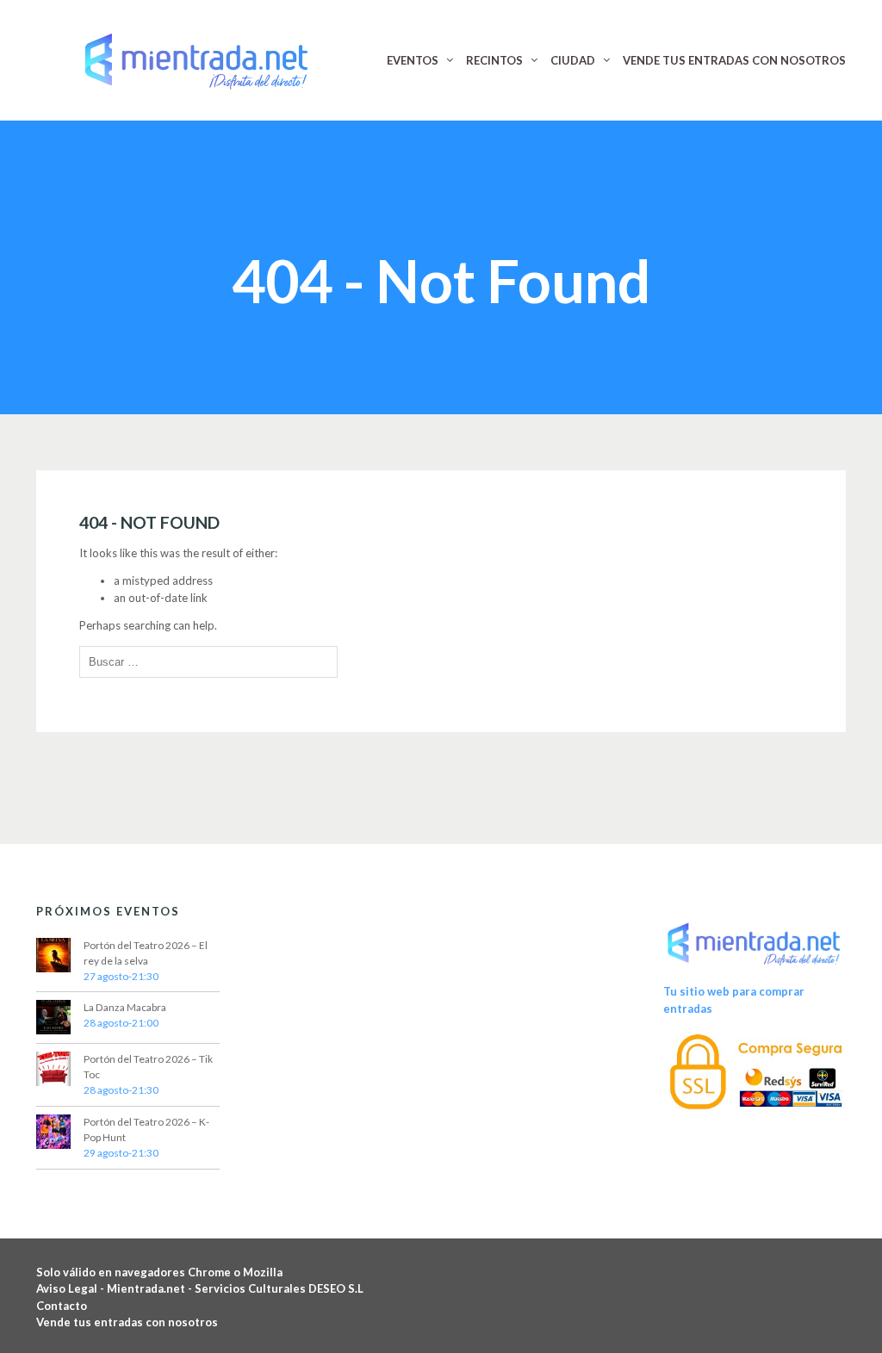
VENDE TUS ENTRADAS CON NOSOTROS (734, 60)
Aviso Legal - (71, 1288)
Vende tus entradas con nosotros (127, 1322)
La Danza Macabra (125, 1007)
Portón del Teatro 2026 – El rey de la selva (146, 953)
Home (390, 227)
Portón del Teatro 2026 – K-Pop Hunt (146, 1129)
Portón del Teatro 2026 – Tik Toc (148, 1066)
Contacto (61, 1306)
